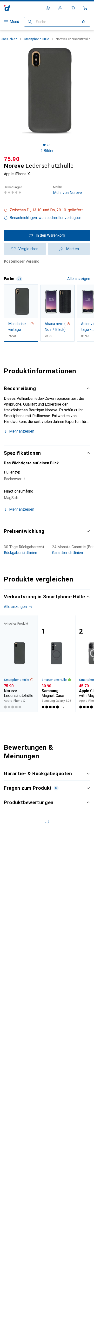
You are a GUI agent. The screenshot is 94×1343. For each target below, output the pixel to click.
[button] (47, 210)
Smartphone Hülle (36, 39)
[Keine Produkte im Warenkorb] (85, 8)
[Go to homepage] (7, 8)
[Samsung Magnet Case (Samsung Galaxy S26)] (56, 663)
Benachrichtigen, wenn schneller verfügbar (45, 217)
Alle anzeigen (78, 278)
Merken (72, 249)
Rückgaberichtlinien (20, 552)
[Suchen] (30, 21)
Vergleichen (28, 249)
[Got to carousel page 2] (48, 145)
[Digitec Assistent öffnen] (73, 8)
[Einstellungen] (48, 8)
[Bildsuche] (84, 22)
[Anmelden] (60, 8)
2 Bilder (47, 150)
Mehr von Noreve (67, 190)
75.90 (12, 159)
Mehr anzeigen (21, 431)
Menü (14, 21)
